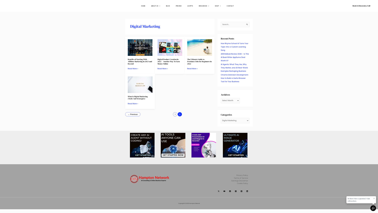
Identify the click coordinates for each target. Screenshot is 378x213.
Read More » (133, 68)
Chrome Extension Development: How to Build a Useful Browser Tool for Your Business (234, 78)
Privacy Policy (242, 175)
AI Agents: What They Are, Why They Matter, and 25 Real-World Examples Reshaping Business (234, 67)
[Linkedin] (247, 191)
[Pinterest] (241, 191)
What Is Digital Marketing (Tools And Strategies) (138, 97)
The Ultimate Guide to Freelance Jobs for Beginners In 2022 (199, 61)
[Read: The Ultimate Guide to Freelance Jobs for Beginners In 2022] (199, 47)
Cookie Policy (242, 183)
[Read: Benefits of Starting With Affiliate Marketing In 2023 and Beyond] (140, 47)
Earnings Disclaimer (239, 181)
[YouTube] (224, 191)
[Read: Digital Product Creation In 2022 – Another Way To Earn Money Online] (170, 47)
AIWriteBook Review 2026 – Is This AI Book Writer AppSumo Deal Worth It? (235, 57)
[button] (157, 6)
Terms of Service (241, 178)
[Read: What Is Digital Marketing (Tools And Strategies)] (140, 84)
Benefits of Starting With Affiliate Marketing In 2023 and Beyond (140, 61)
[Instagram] (236, 191)
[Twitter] (219, 191)
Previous (133, 114)
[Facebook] (230, 191)
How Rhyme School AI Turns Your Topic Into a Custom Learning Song (234, 46)
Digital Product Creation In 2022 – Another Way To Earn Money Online (169, 61)
